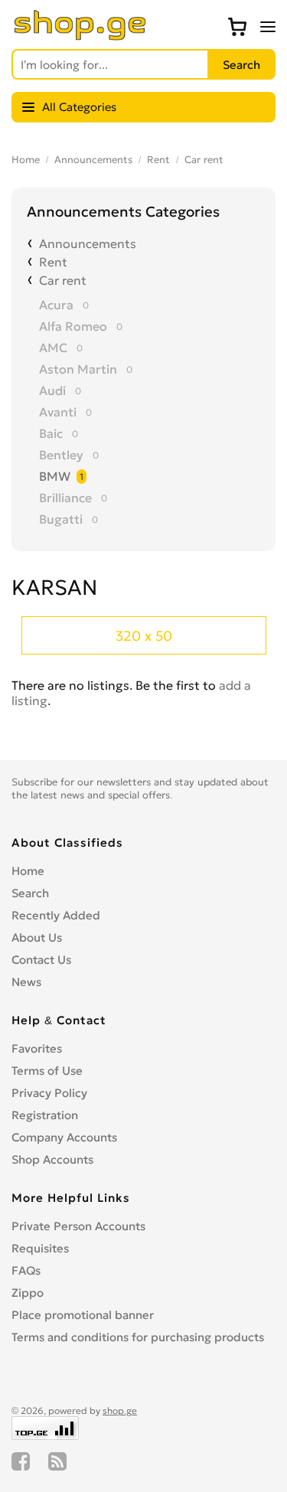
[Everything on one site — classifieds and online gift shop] (80, 36)
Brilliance (65, 497)
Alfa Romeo (73, 326)
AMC (53, 347)
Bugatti (61, 519)
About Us (36, 937)
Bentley (61, 454)
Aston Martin (78, 369)
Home (25, 159)
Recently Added (55, 915)
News (26, 982)
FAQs (26, 1270)
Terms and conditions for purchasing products (137, 1337)
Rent (158, 159)
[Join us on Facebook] (20, 1461)
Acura (56, 304)
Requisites (40, 1248)
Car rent (203, 159)
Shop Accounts (52, 1159)
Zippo (27, 1292)
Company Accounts (64, 1137)
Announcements (93, 159)
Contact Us (41, 959)
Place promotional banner (82, 1315)
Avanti (58, 412)
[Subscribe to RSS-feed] (57, 1461)
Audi (52, 390)
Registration (44, 1115)
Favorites (36, 1048)
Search (30, 893)
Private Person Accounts (78, 1226)
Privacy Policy (49, 1093)
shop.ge (120, 1410)
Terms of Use (47, 1070)
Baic (51, 433)
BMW (54, 476)
